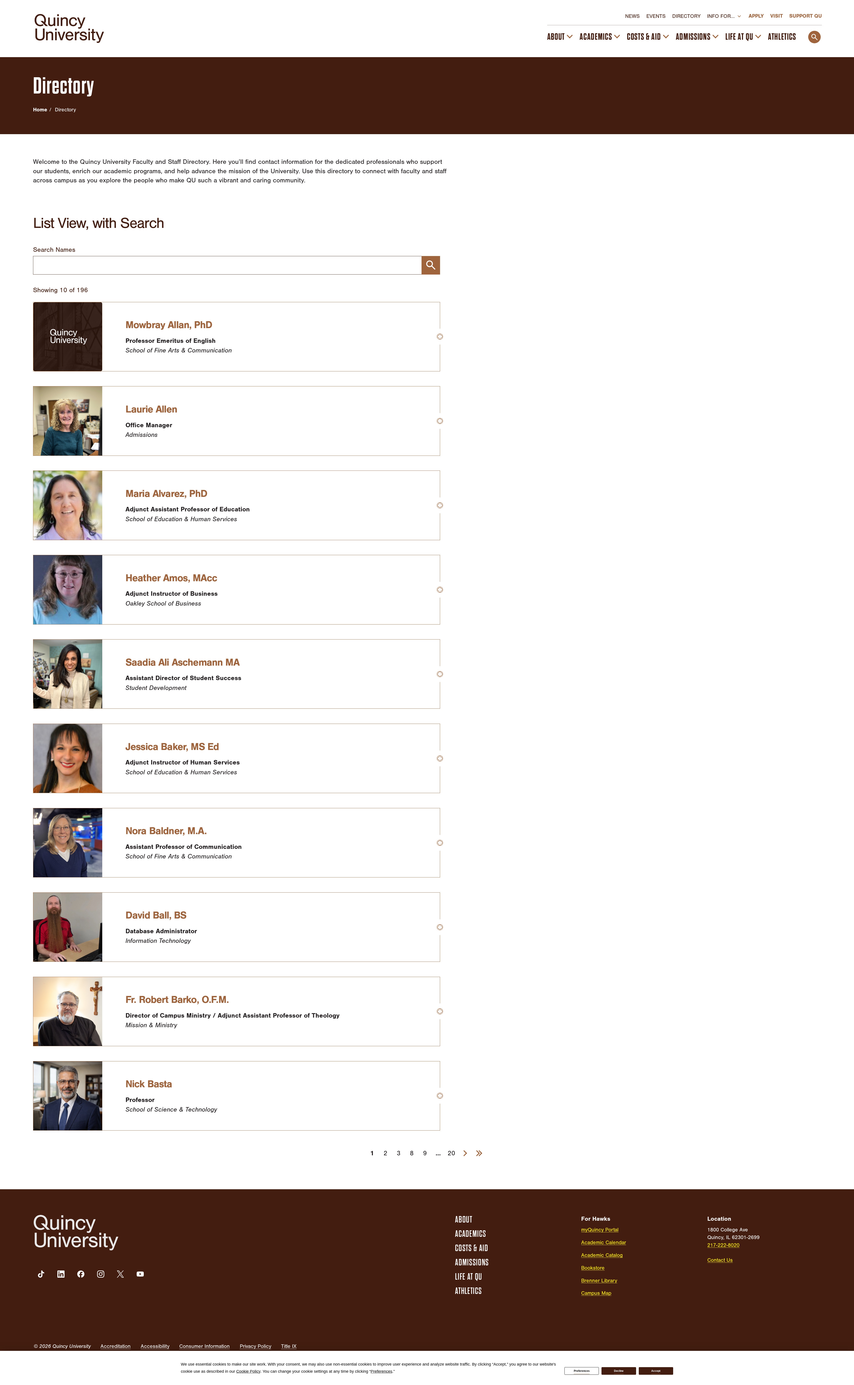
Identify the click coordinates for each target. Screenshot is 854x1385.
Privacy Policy (255, 1346)
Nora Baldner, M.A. (166, 831)
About (556, 37)
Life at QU (739, 37)
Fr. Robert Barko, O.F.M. (177, 999)
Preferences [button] (381, 1371)
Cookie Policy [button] (248, 1371)
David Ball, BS (155, 915)
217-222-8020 (723, 1245)
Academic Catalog (602, 1255)
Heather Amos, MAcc (171, 578)
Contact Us (720, 1260)
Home (40, 110)
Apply (756, 16)
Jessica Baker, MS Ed (172, 746)
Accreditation (115, 1346)
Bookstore (593, 1268)
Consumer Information (204, 1346)
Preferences (582, 1371)
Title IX (288, 1346)
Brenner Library (599, 1281)
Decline (619, 1371)
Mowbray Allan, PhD (168, 325)
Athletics (782, 37)
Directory (686, 16)
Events (656, 16)
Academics (596, 37)
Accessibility (155, 1346)
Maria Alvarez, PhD (166, 493)
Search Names (54, 249)
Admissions (693, 37)
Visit (776, 16)
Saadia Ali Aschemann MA (182, 662)
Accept (655, 1371)
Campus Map (596, 1293)
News (632, 16)
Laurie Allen (151, 409)
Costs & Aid (644, 37)
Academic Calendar (603, 1242)
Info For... (721, 16)
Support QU (805, 16)
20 (451, 1153)
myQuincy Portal (599, 1230)
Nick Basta (148, 1084)
